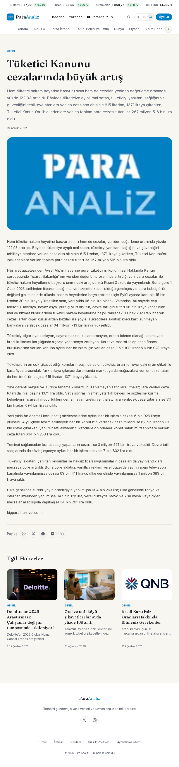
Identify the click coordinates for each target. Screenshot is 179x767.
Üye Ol (164, 17)
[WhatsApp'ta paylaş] (24, 534)
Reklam (76, 742)
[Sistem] (150, 17)
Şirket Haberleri (156, 29)
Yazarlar (75, 17)
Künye (42, 742)
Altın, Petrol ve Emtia (93, 29)
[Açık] (138, 17)
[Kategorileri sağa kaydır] (168, 29)
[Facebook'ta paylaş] (43, 534)
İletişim (59, 742)
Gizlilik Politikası (99, 742)
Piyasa (134, 29)
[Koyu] (144, 17)
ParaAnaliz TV (102, 17)
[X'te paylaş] (33, 534)
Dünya (119, 29)
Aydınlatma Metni (129, 742)
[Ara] (129, 17)
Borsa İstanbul (61, 29)
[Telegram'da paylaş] (53, 534)
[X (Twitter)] (84, 720)
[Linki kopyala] (62, 534)
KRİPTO (39, 29)
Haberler (57, 17)
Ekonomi (22, 29)
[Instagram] (95, 720)
